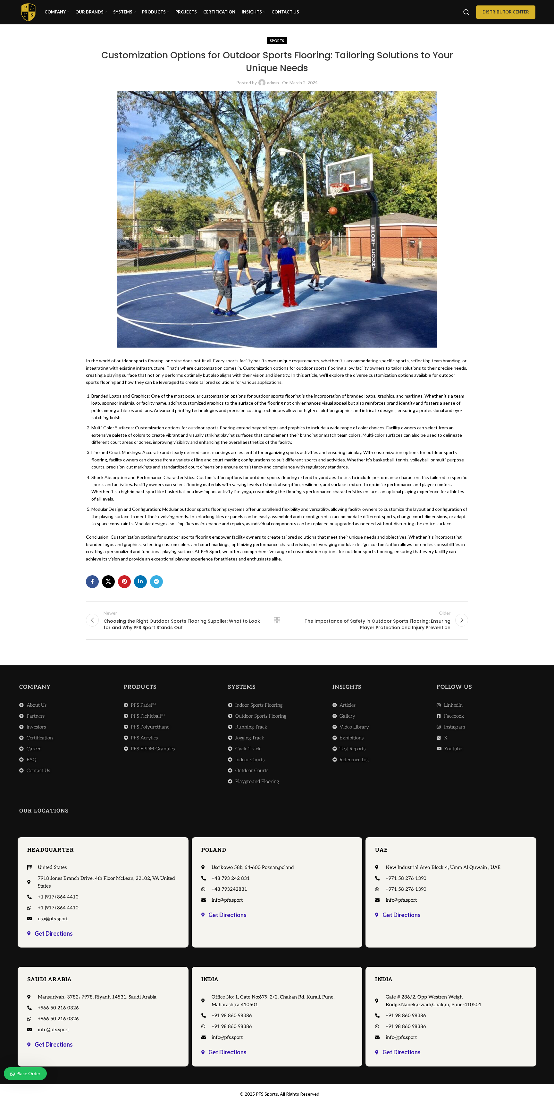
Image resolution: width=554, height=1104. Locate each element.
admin (273, 82)
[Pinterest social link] (124, 581)
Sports (277, 40)
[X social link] (108, 581)
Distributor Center (506, 11)
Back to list (277, 620)
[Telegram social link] (156, 581)
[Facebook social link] (92, 581)
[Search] (466, 12)
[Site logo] (28, 11)
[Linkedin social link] (140, 581)
